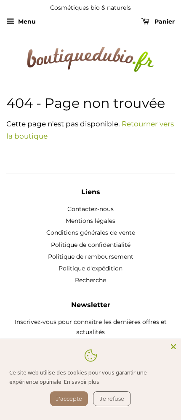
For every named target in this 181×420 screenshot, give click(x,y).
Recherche (90, 280)
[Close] (173, 346)
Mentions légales (90, 221)
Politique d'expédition (90, 268)
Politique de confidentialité (90, 245)
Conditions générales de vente (90, 232)
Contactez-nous (90, 209)
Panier (164, 21)
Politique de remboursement (90, 256)
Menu (26, 21)
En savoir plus (81, 381)
